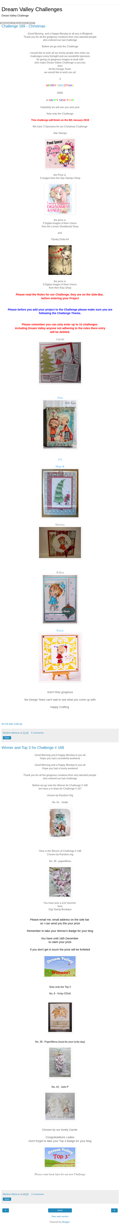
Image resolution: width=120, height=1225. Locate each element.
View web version (60, 1216)
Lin (60, 459)
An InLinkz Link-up (12, 724)
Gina (60, 397)
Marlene (60, 524)
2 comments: (37, 1194)
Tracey (60, 630)
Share (7, 738)
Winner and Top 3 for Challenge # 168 (33, 747)
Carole (60, 339)
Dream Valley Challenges (32, 9)
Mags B (60, 466)
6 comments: (37, 732)
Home (60, 1210)
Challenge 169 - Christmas (23, 26)
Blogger (66, 1222)
